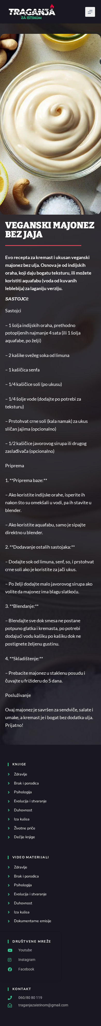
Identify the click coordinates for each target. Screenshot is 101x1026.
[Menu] (90, 12)
